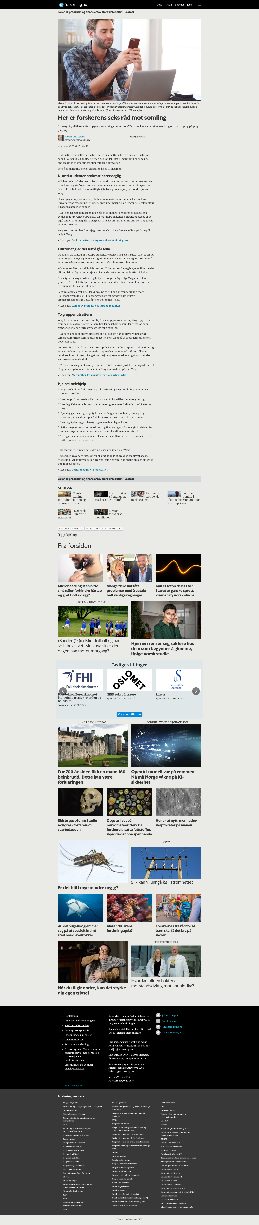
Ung (169, 4)
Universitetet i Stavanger (171, 1184)
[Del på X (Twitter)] (65, 535)
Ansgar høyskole (70, 1103)
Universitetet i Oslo (169, 1180)
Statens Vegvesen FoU (170, 1143)
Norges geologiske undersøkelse (126, 1175)
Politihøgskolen (168, 1103)
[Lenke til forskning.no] (104, 3)
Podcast (179, 4)
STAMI (164, 1139)
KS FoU (66, 1177)
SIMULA (164, 1121)
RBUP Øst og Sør (168, 1110)
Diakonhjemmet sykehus (74, 1114)
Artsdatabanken (70, 1110)
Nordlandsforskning (121, 1160)
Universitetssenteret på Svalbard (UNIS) (178, 1192)
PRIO (163, 1106)
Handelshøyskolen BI (72, 1146)
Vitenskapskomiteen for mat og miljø (177, 1207)
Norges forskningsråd (121, 1171)
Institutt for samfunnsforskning (77, 1173)
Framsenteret (69, 1139)
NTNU (114, 1120)
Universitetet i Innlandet (171, 1177)
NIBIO (65, 1199)
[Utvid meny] (199, 4)
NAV (65, 1195)
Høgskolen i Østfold (71, 1158)
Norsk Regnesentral (120, 1186)
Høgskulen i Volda (71, 1162)
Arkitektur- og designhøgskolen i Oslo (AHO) (82, 1106)
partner (64, 528)
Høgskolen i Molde (71, 1154)
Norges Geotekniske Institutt (124, 1164)
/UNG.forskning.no (172, 1026)
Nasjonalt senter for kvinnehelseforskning (130, 1142)
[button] (63, 691)
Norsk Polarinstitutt (120, 1183)
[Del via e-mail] (74, 535)
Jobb (189, 4)
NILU (65, 1209)
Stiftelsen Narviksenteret (172, 1146)
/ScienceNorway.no (172, 1032)
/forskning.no (169, 1021)
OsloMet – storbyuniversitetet (125, 1205)
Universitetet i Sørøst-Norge (173, 1188)
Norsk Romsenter (119, 1190)
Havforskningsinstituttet (74, 1150)
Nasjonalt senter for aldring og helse (128, 1134)
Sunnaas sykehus (168, 1150)
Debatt (160, 4)
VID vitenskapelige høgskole (173, 1203)
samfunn (77, 528)
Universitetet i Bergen (170, 1173)
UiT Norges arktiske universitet (174, 1165)
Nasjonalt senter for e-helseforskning (128, 1138)
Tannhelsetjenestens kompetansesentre (178, 1158)
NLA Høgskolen (119, 1103)
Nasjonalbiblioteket (120, 1124)
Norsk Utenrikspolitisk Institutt (126, 1194)
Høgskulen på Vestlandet (74, 1165)
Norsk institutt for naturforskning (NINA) (130, 1198)
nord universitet (111, 528)
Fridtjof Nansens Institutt (74, 1143)
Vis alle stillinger (129, 714)
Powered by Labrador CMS (129, 1219)
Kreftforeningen (70, 1180)
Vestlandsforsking (169, 1196)
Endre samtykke (73, 1085)
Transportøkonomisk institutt (174, 1162)
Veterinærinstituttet (169, 1199)
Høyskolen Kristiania (72, 1169)
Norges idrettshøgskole (122, 1179)
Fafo (65, 1124)
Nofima (115, 1152)
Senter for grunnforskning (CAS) (175, 1128)
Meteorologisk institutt (73, 1191)
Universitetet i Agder (170, 1169)
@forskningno (170, 1015)
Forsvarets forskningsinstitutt (76, 1135)
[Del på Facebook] (60, 535)
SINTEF (164, 1124)
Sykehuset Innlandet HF (171, 1154)
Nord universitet (119, 1156)
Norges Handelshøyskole (123, 1167)
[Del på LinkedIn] (69, 535)
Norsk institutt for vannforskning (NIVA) (129, 1201)
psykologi (92, 528)
